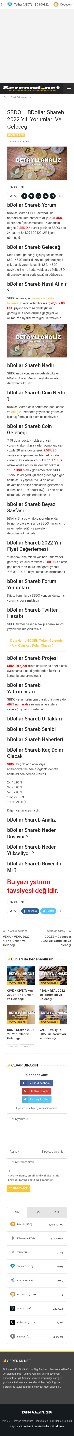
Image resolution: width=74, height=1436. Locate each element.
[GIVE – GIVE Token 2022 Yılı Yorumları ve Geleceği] (21, 975)
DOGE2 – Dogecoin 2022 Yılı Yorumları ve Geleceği (56, 941)
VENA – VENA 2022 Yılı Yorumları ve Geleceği (16, 941)
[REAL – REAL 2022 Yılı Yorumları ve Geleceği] (53, 975)
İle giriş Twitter (39, 1099)
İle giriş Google (39, 1091)
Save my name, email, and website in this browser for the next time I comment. (33, 1177)
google (16, 412)
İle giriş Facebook (39, 1083)
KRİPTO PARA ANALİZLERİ (37, 1412)
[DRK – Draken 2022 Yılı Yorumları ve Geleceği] (21, 1014)
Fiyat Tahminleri (16, 135)
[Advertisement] (37, 46)
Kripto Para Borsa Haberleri (34, 1426)
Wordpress (58, 1426)
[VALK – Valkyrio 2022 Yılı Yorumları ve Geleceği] (53, 1014)
